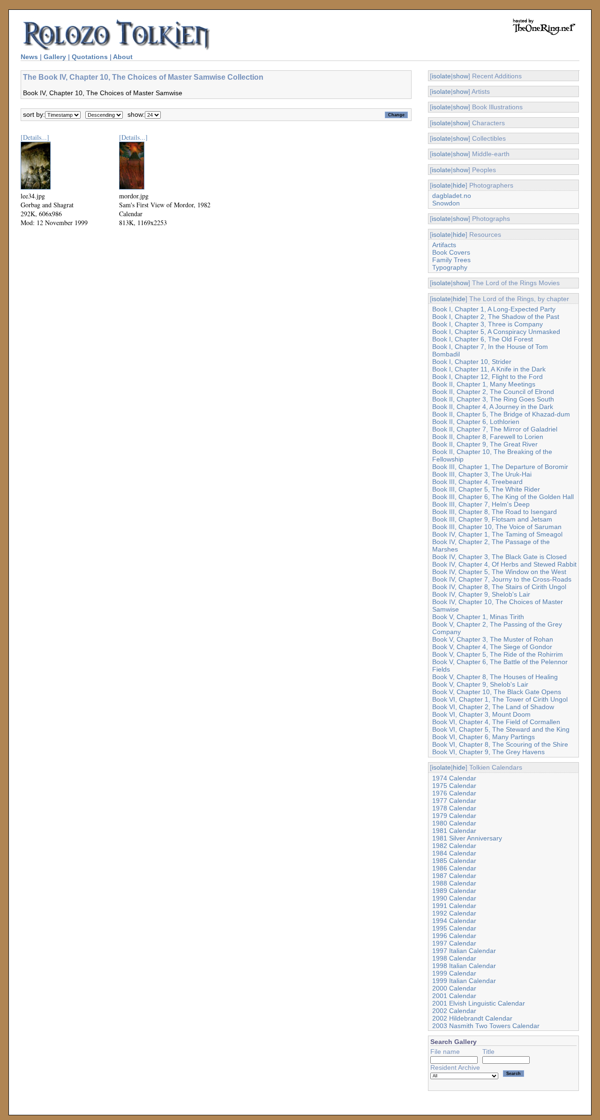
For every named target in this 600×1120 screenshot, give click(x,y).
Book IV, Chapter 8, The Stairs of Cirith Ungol (499, 586)
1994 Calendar (454, 920)
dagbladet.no (451, 195)
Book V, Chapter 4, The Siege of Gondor (492, 647)
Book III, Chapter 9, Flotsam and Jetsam (492, 519)
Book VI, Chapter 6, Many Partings (483, 737)
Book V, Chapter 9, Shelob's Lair (480, 684)
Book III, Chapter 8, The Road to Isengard (494, 511)
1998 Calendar (454, 958)
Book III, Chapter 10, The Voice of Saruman (497, 526)
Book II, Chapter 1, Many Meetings (483, 384)
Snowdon (446, 203)
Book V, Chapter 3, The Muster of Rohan (492, 639)
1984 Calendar (454, 853)
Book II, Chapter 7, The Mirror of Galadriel (494, 429)
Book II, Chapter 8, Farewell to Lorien (487, 436)
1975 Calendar (454, 785)
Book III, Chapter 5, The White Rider (486, 489)
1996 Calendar (454, 935)
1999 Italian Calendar (464, 980)
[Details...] (35, 137)
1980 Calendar (454, 823)
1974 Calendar (454, 778)
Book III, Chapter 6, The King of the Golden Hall (503, 496)
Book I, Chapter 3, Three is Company (487, 324)
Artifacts (444, 245)
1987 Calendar (454, 875)
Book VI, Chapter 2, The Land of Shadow (493, 707)
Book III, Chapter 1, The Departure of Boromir (500, 466)
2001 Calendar (454, 995)
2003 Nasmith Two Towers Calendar (486, 1025)
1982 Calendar (454, 845)
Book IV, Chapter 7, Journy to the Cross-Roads (501, 579)
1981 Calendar (454, 830)
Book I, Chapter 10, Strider (471, 361)
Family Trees (451, 260)
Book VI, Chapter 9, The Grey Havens (488, 752)
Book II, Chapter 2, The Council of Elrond (493, 391)
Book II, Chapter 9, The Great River (485, 444)
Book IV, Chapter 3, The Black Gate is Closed (499, 556)
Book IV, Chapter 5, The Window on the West (499, 571)
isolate (441, 76)
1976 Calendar (454, 793)
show (460, 76)
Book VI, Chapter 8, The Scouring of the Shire (500, 744)
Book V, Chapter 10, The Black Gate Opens (496, 692)
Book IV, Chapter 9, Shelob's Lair (481, 594)
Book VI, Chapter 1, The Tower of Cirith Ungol (500, 699)
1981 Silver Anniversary (467, 838)
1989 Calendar (454, 890)
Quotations (90, 57)
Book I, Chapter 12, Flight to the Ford (487, 376)
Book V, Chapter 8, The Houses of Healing (495, 677)
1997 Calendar (454, 943)
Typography (449, 267)
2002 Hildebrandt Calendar (472, 1018)
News (29, 57)
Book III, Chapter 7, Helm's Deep (481, 504)
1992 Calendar (454, 913)
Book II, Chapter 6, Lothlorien (475, 421)
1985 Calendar (454, 860)
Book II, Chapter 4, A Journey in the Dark (492, 406)
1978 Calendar (454, 808)
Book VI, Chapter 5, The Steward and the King (501, 729)
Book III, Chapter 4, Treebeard (477, 481)
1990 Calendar (454, 898)
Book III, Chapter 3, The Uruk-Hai (482, 474)
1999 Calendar (454, 973)
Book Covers (451, 252)
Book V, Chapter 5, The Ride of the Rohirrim (497, 654)
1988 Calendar (454, 883)
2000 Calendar (454, 988)
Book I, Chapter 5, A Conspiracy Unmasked (496, 331)
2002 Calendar (454, 1010)
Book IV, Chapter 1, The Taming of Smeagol (497, 534)
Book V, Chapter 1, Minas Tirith (478, 617)
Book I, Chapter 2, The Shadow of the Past (495, 316)
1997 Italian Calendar (464, 950)
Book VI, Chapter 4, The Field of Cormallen (496, 722)
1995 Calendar (454, 928)
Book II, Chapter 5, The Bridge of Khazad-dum (501, 414)
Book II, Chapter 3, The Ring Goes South (493, 399)
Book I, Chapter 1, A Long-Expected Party (493, 309)
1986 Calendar (454, 868)
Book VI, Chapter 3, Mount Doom (481, 714)
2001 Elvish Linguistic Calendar (478, 1003)
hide (459, 185)
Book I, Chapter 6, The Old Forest (482, 339)
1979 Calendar (454, 815)
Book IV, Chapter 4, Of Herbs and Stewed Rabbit (504, 564)
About (123, 57)
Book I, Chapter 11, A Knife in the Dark (489, 369)
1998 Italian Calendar (464, 965)
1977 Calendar (454, 800)
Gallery (55, 57)
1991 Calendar (454, 905)
